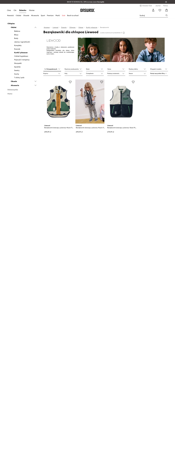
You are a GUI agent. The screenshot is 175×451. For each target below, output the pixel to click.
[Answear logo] (87, 10)
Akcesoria (35, 15)
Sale (63, 15)
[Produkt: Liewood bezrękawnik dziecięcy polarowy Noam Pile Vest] (58, 102)
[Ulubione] (159, 10)
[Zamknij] (166, 2)
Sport (43, 15)
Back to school (72, 15)
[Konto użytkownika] (153, 10)
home (31, 10)
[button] (52, 69)
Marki (57, 15)
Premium (50, 15)
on (15, 10)
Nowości (10, 15)
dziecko (22, 10)
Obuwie (26, 15)
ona (9, 10)
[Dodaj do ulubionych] (70, 82)
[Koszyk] (166, 10)
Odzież (18, 15)
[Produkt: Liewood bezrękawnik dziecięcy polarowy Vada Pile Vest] (121, 102)
